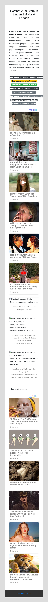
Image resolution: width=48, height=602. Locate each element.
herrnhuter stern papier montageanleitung (27, 77)
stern (28, 594)
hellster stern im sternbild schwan (24, 88)
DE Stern (21, 594)
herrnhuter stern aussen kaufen (24, 100)
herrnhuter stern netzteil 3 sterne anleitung (27, 96)
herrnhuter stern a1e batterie (24, 104)
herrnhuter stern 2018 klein (24, 92)
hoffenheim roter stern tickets (24, 85)
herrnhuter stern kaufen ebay (24, 81)
